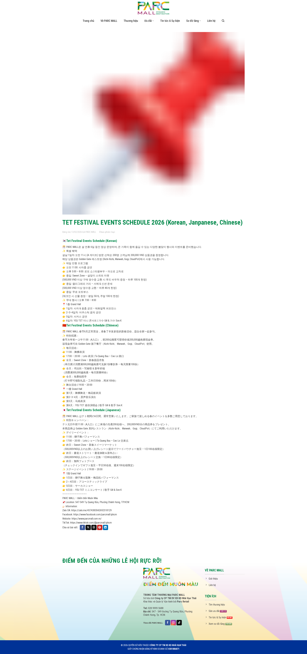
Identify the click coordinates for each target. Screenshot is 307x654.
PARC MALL (91, 232)
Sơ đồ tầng (192, 20)
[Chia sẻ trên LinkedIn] (105, 527)
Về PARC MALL (109, 20)
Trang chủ (88, 20)
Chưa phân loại (107, 232)
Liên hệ (211, 20)
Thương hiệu (131, 20)
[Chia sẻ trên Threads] (94, 527)
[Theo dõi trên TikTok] (179, 622)
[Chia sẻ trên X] (88, 527)
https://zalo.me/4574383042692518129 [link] (91, 510)
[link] (95, 514)
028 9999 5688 (155, 608)
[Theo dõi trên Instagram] (173, 622)
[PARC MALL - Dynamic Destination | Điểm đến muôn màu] (153, 8)
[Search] (223, 21)
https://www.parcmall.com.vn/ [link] (87, 518)
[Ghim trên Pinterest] (99, 527)
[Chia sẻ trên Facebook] (82, 527)
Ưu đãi (148, 20)
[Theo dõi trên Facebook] (167, 622)
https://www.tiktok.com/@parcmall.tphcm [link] (91, 522)
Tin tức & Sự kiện (170, 20)
